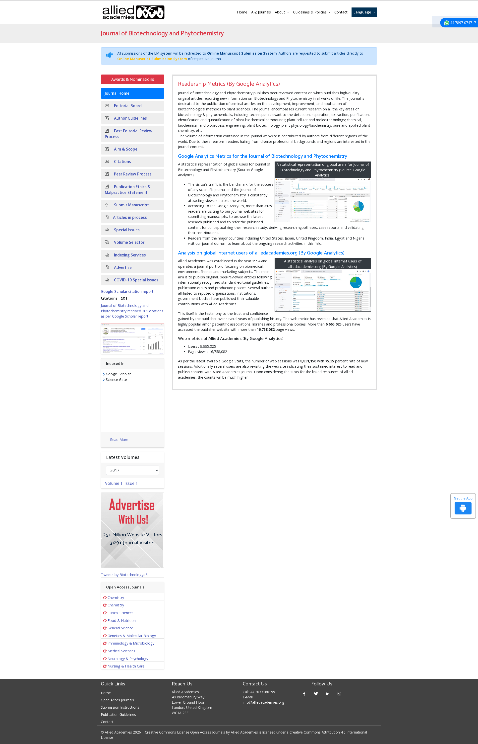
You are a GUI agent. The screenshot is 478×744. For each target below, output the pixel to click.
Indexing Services (129, 255)
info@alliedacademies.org (263, 702)
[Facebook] (304, 693)
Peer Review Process (132, 174)
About (280, 12)
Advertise (122, 267)
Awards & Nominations (132, 79)
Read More (119, 439)
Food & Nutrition (122, 620)
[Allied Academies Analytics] (323, 290)
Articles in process (130, 217)
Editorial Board (127, 105)
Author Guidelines (130, 118)
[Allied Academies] (133, 12)
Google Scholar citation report (127, 291)
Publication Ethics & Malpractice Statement (128, 189)
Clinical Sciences (120, 612)
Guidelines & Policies (310, 12)
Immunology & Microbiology (131, 643)
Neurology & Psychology (128, 658)
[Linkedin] (327, 693)
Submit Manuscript (131, 205)
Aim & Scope (125, 149)
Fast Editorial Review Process (128, 133)
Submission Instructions (120, 707)
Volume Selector (128, 242)
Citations (122, 161)
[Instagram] (339, 693)
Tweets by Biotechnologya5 (124, 574)
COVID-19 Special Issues (135, 280)
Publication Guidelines (118, 714)
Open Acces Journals (117, 700)
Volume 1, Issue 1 (121, 483)
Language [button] (363, 12)
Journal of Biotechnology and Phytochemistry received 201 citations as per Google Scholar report (132, 311)
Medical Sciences (121, 651)
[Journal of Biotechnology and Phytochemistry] (323, 200)
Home (242, 12)
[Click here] (132, 338)
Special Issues (126, 230)
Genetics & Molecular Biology (132, 635)
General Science (120, 628)
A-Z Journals (261, 12)
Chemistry (116, 597)
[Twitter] (316, 693)
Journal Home (117, 93)
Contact (341, 12)
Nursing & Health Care (126, 666)
